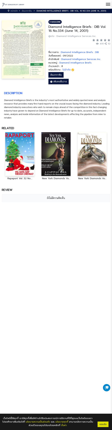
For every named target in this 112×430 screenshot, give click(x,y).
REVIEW (7, 190)
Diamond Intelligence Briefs (75, 62)
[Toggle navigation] (108, 4)
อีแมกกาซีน (56, 75)
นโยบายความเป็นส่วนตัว (38, 422)
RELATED (8, 128)
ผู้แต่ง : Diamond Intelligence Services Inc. (72, 36)
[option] (20, 156)
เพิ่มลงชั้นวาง (59, 81)
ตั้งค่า (64, 425)
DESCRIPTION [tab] (13, 93)
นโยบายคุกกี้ (61, 422)
